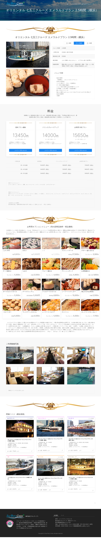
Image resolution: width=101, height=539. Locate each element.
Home (7, 13)
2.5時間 (80, 43)
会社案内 (56, 515)
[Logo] (15, 4)
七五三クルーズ (28, 13)
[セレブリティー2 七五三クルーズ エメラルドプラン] (20, 428)
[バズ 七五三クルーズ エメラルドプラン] (20, 467)
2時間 (69, 43)
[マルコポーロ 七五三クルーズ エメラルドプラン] (81, 428)
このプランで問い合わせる (20, 150)
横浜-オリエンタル (16, 13)
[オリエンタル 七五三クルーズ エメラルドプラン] (50, 467)
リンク (62, 515)
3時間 (90, 43)
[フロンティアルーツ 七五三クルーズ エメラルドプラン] (50, 428)
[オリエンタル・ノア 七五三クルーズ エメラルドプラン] (81, 467)
